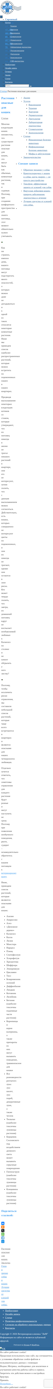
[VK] (2, 1348)
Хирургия (33, 111)
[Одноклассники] (2, 1227)
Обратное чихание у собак (36, 170)
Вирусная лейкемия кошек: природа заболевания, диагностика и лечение (36, 194)
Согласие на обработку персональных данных (28, 1324)
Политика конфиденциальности (21, 1321)
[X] (2, 1230)
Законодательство (32, 157)
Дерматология (35, 115)
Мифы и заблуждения (39, 153)
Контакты (10, 1328)
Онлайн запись (12, 1314)
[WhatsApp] (2, 1234)
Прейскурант (11, 1310)
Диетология (34, 118)
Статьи (3, 91)
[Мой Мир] (2, 1241)
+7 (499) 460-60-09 (9, 33)
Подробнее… (6, 1383)
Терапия (33, 108)
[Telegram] (2, 1237)
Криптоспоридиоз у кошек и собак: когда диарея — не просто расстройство (37, 177)
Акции (26, 97)
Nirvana (27, 1345)
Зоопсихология (36, 132)
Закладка (5, 1262)
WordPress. (35, 1345)
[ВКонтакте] (2, 1223)
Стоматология (35, 129)
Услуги (26, 101)
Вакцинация (35, 104)
